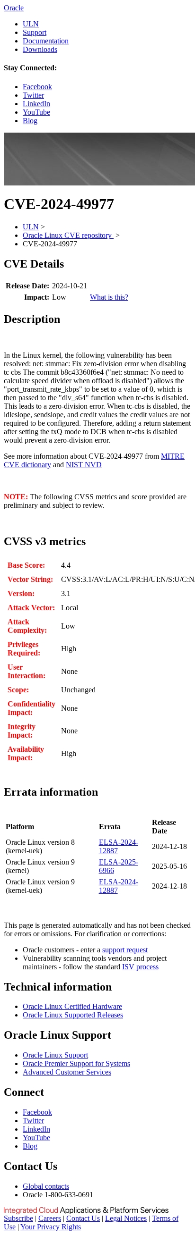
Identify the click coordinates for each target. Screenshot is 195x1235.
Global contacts (46, 1186)
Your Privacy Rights (50, 1227)
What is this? (109, 297)
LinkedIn (36, 104)
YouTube (36, 112)
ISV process (140, 967)
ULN (31, 24)
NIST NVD (84, 465)
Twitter (33, 95)
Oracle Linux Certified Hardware (72, 1006)
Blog (30, 121)
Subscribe (18, 1218)
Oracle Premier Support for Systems (76, 1063)
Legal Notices (126, 1218)
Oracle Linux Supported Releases (73, 1015)
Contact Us (83, 1218)
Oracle (14, 8)
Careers (49, 1218)
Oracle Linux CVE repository (68, 235)
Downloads (40, 49)
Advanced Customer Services (67, 1072)
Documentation (46, 41)
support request (125, 950)
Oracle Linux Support (55, 1055)
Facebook (37, 87)
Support (34, 32)
